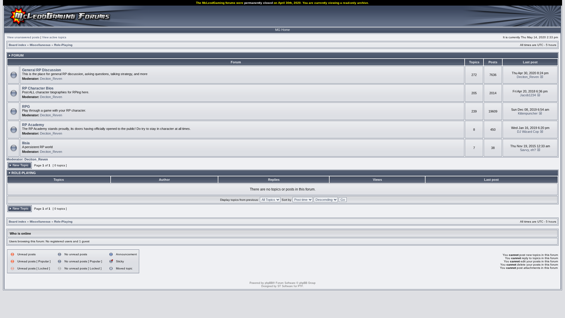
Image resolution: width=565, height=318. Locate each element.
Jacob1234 (528, 95)
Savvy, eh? (528, 150)
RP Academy (33, 125)
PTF (300, 286)
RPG (26, 107)
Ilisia (26, 143)
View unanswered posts (23, 37)
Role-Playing (63, 45)
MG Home (282, 30)
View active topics (54, 37)
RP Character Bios (38, 88)
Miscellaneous (40, 45)
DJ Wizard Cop (528, 131)
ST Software (285, 286)
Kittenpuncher (528, 113)
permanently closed (258, 2)
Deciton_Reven (51, 78)
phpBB (269, 282)
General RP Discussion (41, 70)
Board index (17, 45)
